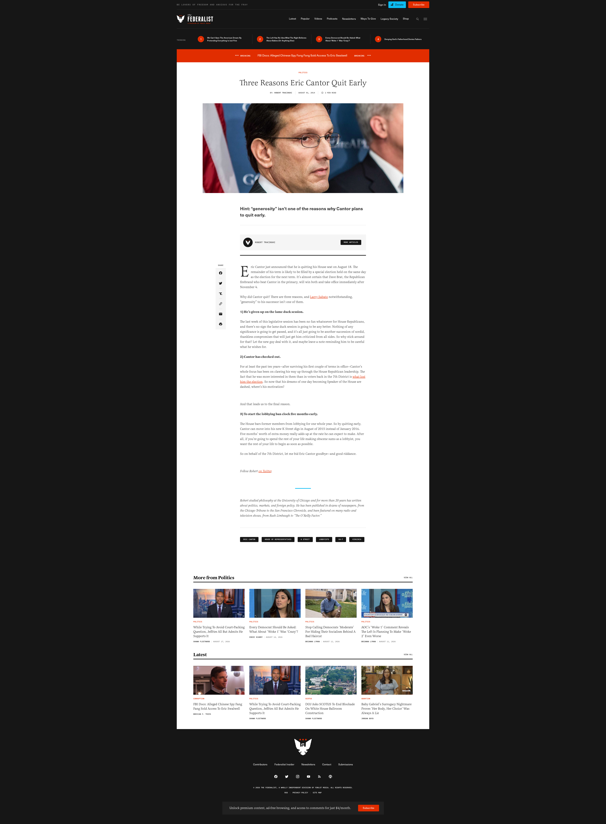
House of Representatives (278, 539)
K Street (305, 539)
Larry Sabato (319, 297)
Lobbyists (324, 539)
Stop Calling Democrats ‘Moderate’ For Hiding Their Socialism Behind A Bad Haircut (330, 631)
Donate (399, 4)
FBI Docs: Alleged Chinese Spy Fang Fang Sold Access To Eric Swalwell (217, 706)
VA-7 (341, 539)
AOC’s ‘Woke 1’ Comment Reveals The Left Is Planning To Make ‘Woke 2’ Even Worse (386, 631)
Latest (200, 655)
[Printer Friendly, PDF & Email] (221, 324)
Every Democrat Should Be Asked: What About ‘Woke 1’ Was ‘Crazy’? (273, 629)
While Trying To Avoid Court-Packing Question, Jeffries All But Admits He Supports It (219, 631)
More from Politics (213, 578)
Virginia (356, 539)
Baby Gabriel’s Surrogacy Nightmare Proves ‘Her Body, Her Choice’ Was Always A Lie (386, 708)
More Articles (351, 242)
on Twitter (264, 471)
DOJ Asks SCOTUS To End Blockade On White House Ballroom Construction (330, 708)
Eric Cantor (249, 539)
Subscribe (419, 4)
